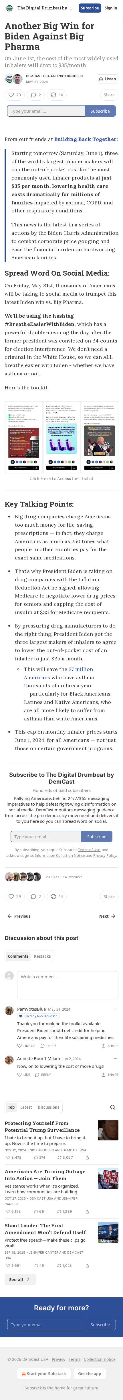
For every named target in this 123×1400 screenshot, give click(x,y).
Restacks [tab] (42, 956)
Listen (110, 78)
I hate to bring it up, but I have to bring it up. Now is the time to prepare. (45, 1140)
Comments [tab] (18, 956)
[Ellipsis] (115, 1008)
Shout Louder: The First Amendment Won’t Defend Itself (45, 1229)
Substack (33, 1388)
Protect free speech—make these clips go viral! (45, 1242)
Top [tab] (11, 1107)
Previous (22, 916)
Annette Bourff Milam (38, 1058)
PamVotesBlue (31, 1009)
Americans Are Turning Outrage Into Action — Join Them (45, 1175)
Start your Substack (46, 1373)
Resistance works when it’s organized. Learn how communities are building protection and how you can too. (42, 1188)
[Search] (112, 1107)
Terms (74, 1359)
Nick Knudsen (71, 76)
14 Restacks (72, 876)
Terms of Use (89, 849)
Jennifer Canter (43, 1252)
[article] (61, 1140)
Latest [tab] (26, 1107)
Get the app (89, 1373)
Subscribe (90, 8)
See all (16, 1279)
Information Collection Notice (60, 855)
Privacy (58, 1359)
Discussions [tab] (48, 1107)
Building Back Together (85, 139)
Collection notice (100, 1359)
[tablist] (29, 956)
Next (104, 916)
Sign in (111, 8)
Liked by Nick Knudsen (40, 1016)
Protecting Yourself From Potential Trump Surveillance (42, 1126)
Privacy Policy (104, 855)
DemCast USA (38, 76)
